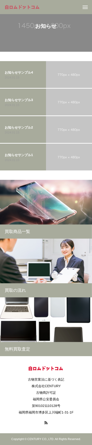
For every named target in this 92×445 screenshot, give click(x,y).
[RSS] (46, 422)
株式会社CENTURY (46, 386)
